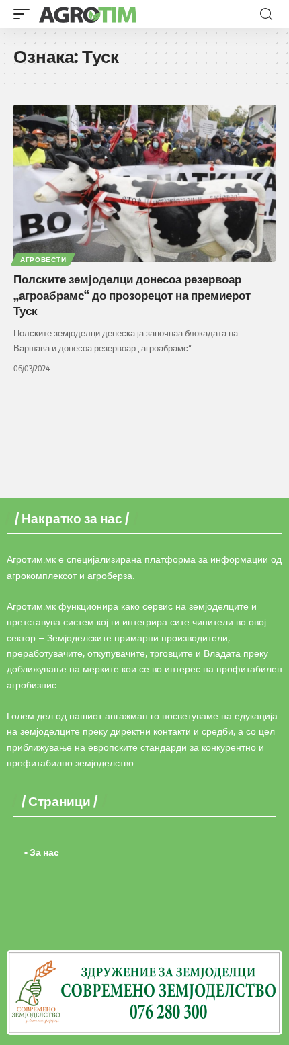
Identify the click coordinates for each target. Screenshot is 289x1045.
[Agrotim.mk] (88, 14)
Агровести (43, 259)
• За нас (41, 852)
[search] (266, 14)
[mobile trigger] (24, 14)
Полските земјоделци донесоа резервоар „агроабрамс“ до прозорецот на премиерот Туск (132, 294)
